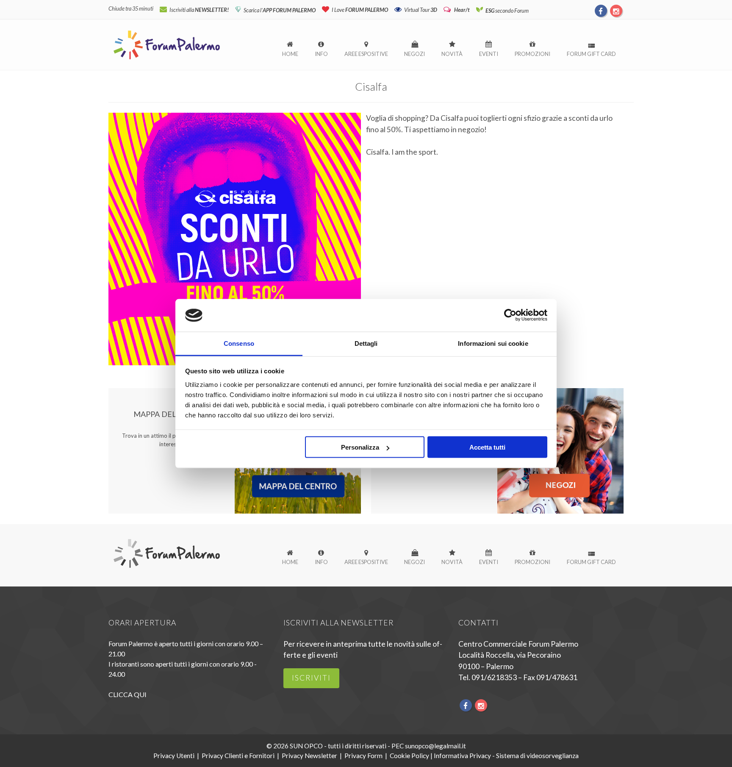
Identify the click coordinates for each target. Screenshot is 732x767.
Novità (452, 53)
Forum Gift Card (591, 53)
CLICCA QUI (127, 694)
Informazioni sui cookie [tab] (493, 343)
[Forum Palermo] (166, 60)
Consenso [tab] (239, 343)
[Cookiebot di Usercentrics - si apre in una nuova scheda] (510, 315)
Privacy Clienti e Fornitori (238, 755)
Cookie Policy (409, 755)
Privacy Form (363, 755)
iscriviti (311, 677)
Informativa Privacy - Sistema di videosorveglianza (506, 755)
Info (321, 53)
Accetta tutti (487, 447)
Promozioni (532, 53)
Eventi (488, 53)
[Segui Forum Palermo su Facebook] (601, 10)
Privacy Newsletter (309, 755)
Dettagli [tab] (366, 343)
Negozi (414, 53)
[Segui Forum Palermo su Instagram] (616, 10)
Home (290, 53)
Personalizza (360, 447)
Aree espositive (366, 53)
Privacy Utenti (173, 755)
